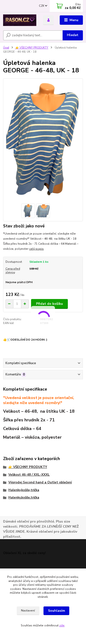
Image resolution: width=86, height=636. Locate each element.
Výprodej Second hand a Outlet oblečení (40, 482)
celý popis (36, 249)
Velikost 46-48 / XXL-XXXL (29, 475)
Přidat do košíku (49, 303)
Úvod (6, 48)
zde (61, 625)
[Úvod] (19, 20)
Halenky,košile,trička (23, 490)
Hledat (72, 35)
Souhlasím (56, 610)
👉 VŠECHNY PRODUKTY (31, 48)
